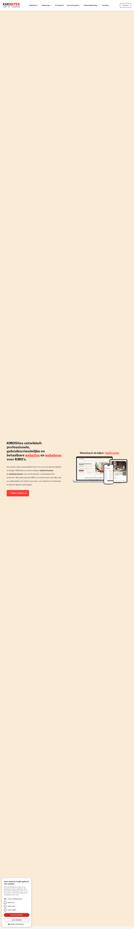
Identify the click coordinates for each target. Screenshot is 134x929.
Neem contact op (19, 493)
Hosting (105, 5)
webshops (53, 455)
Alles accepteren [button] (17, 915)
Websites (33, 5)
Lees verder (15, 895)
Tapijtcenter (112, 452)
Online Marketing (90, 5)
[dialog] (16, 902)
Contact (125, 5)
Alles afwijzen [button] (17, 920)
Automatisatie (73, 5)
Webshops (46, 5)
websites (32, 455)
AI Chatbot (59, 5)
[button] (16, 924)
